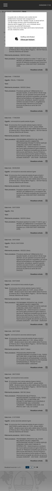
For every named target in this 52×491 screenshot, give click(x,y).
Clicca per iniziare (27, 40)
